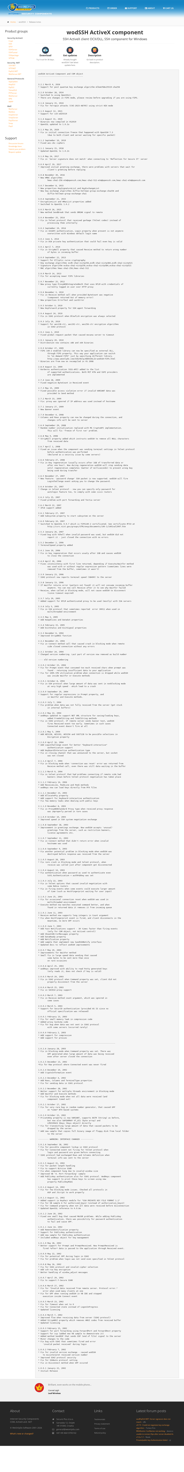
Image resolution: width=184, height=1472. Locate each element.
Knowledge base (15, 146)
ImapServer (13, 114)
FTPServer (13, 93)
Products (93, 8)
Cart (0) (169, 8)
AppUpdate (13, 81)
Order (113, 8)
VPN (10, 99)
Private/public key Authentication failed (151, 1440)
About (151, 8)
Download (45, 55)
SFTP (11, 46)
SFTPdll (11, 58)
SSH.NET (12, 65)
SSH (10, 44)
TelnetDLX (13, 90)
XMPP (11, 101)
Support (132, 8)
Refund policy (100, 1433)
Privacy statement (102, 1423)
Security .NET (13, 62)
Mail (9, 106)
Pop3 (11, 126)
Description (94, 55)
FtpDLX (11, 87)
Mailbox (12, 112)
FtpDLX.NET (13, 71)
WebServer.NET (15, 74)
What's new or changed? (21, 1433)
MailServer (13, 109)
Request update (15, 152)
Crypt (11, 41)
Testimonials (99, 1419)
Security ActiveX (15, 38)
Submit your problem (17, 149)
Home (13, 22)
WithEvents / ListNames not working (150, 1431)
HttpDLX (12, 84)
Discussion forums (16, 143)
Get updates (70, 55)
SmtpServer (13, 117)
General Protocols (15, 78)
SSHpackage (14, 55)
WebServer (13, 96)
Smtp (11, 123)
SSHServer (13, 49)
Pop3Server (13, 120)
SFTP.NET (12, 68)
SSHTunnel (13, 52)
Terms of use (99, 1428)
